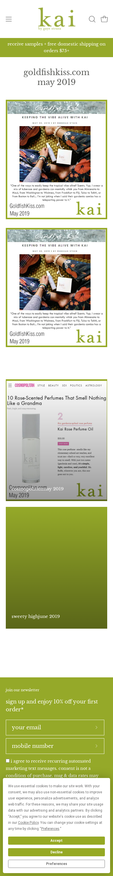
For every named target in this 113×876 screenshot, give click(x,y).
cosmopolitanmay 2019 (38, 488)
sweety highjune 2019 (36, 616)
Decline (56, 852)
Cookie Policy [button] (28, 823)
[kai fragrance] (57, 19)
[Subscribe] (96, 727)
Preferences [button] (50, 829)
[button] (92, 19)
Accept (56, 841)
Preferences (56, 864)
